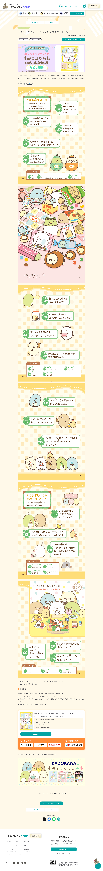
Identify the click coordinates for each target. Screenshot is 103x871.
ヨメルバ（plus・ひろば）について (14, 849)
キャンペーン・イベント (14, 845)
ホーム (9, 841)
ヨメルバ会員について (62, 853)
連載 (22, 18)
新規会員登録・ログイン (77, 13)
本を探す (26, 841)
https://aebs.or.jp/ (70, 865)
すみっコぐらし (36, 40)
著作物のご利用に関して (27, 852)
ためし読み (36, 734)
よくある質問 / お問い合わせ (13, 852)
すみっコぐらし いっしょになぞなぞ (44, 18)
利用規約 (20, 854)
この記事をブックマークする (74, 39)
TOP (19, 18)
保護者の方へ (27, 849)
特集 (25, 845)
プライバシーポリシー (12, 854)
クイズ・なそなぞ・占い (30, 18)
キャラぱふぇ (24, 40)
